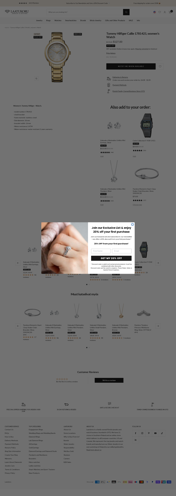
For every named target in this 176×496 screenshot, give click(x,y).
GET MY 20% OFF (111, 258)
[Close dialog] (132, 224)
